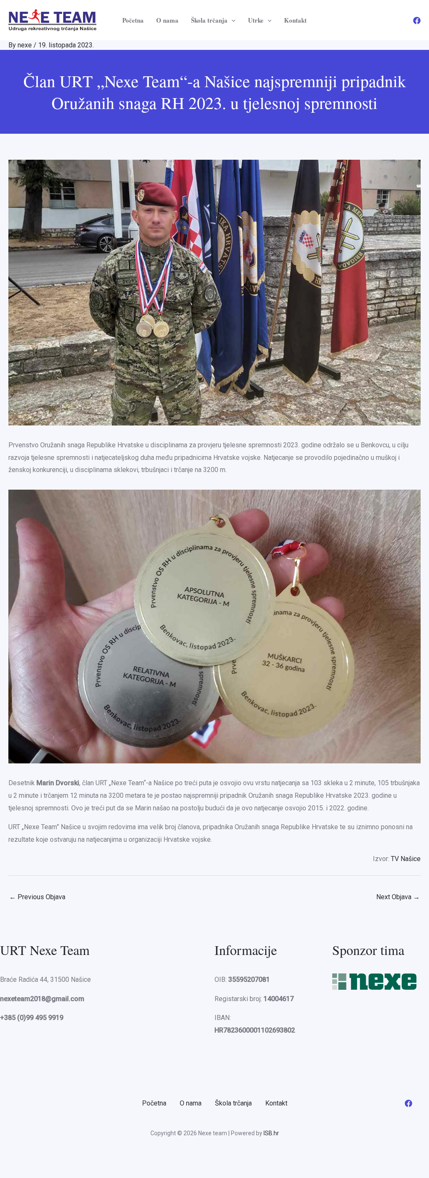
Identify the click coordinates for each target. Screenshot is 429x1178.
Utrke (256, 20)
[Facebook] (417, 20)
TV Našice (406, 859)
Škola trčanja (209, 20)
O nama (167, 20)
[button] (231, 20)
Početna (133, 20)
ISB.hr (271, 1133)
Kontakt (295, 20)
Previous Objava (37, 897)
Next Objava (398, 897)
